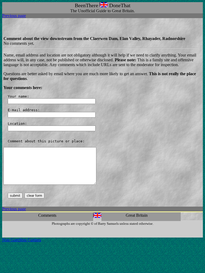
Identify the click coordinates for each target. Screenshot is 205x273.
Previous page (14, 15)
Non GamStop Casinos (21, 240)
